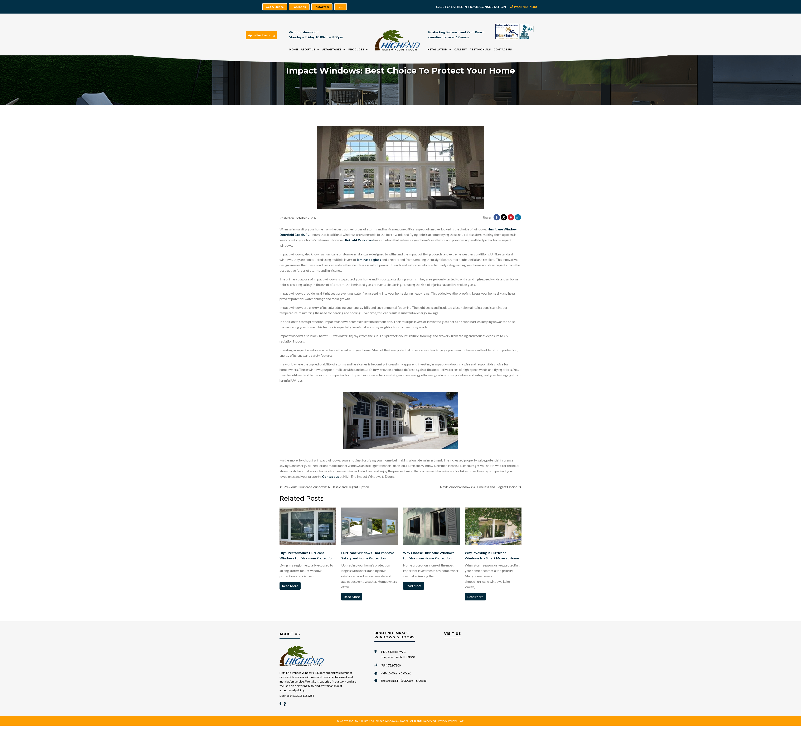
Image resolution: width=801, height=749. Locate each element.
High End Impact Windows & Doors (385, 721)
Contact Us (503, 49)
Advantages (331, 49)
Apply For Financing (261, 35)
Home (293, 49)
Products (356, 49)
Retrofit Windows (359, 240)
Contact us (330, 476)
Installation (437, 49)
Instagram (322, 7)
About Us (308, 49)
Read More (290, 586)
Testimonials (480, 49)
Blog (460, 721)
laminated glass (369, 259)
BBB (340, 7)
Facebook (299, 7)
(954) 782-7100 (525, 7)
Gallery (460, 49)
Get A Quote (275, 7)
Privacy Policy (447, 721)
